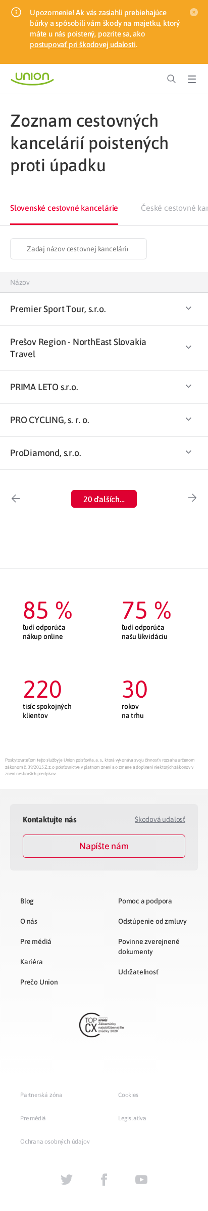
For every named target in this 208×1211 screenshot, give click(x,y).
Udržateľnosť (138, 972)
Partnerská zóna (41, 1095)
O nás (28, 921)
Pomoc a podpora (145, 901)
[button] (104, 499)
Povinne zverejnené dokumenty (148, 946)
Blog (27, 901)
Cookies (128, 1095)
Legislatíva (132, 1118)
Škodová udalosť (160, 819)
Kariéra (31, 962)
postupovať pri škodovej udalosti (83, 44)
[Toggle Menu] (192, 79)
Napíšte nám (104, 846)
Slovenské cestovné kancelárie (64, 207)
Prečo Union (39, 982)
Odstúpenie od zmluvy (152, 921)
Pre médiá (35, 941)
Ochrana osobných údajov (54, 1141)
